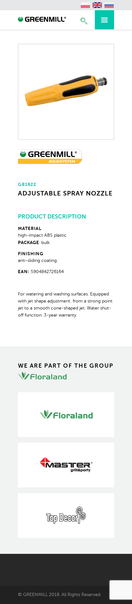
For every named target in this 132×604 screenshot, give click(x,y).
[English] (97, 5)
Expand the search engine (83, 21)
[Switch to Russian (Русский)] (109, 5)
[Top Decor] (66, 515)
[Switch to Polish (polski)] (85, 5)
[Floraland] (66, 414)
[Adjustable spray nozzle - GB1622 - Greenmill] (42, 20)
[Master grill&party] (66, 465)
